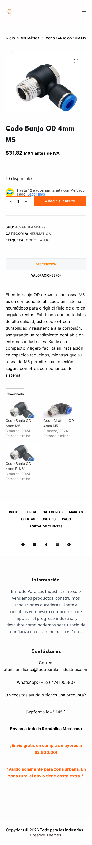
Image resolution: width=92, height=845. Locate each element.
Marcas (76, 512)
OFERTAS (28, 519)
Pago (66, 519)
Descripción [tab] (46, 264)
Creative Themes (45, 835)
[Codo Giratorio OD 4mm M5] (59, 408)
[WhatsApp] (69, 544)
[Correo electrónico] (57, 544)
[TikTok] (46, 544)
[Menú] (84, 11)
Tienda (30, 512)
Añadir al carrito (60, 201)
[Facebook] (23, 544)
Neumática (40, 234)
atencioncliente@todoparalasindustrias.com (46, 669)
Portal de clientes (46, 526)
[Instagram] (34, 544)
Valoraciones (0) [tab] (46, 275)
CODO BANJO (38, 240)
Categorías (53, 512)
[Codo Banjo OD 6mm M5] (22, 408)
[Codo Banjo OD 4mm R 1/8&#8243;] (22, 452)
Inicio (13, 512)
